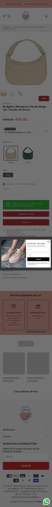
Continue (38, 259)
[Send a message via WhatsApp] (47, 502)
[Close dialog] (48, 241)
